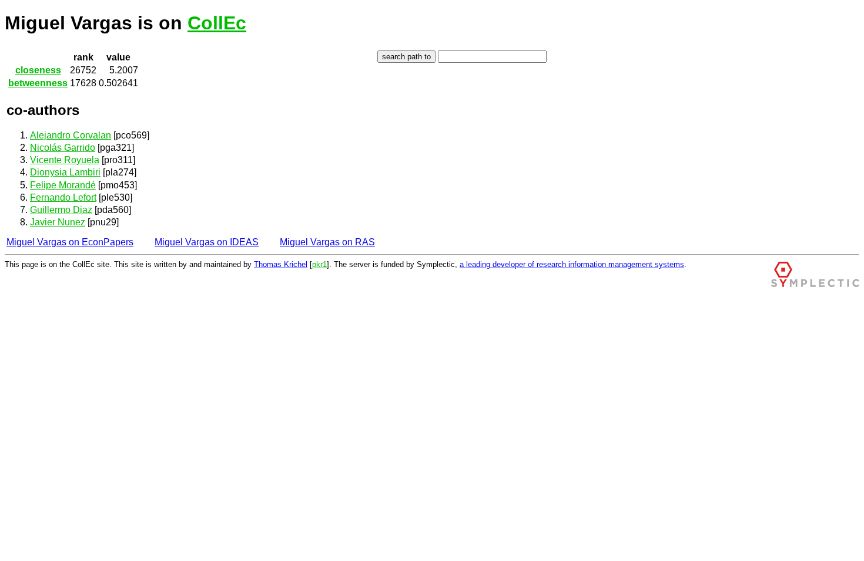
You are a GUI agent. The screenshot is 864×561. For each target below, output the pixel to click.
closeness (38, 70)
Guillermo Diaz (61, 210)
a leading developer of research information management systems (572, 264)
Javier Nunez (57, 222)
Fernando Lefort (63, 197)
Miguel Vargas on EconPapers (69, 242)
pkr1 (319, 264)
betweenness (38, 83)
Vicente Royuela (64, 160)
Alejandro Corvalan (70, 135)
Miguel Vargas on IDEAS (207, 242)
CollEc (216, 22)
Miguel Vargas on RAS (327, 242)
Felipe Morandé (63, 185)
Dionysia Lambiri (65, 172)
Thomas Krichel (280, 264)
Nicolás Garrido (62, 148)
